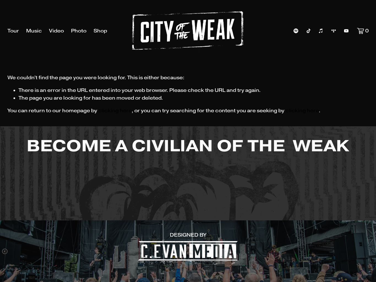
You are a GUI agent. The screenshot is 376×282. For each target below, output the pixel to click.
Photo (78, 31)
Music (34, 31)
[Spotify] (296, 31)
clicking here (115, 111)
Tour (13, 31)
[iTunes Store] (321, 31)
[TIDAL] (333, 31)
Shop (100, 31)
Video (56, 31)
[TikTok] (308, 31)
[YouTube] (346, 31)
